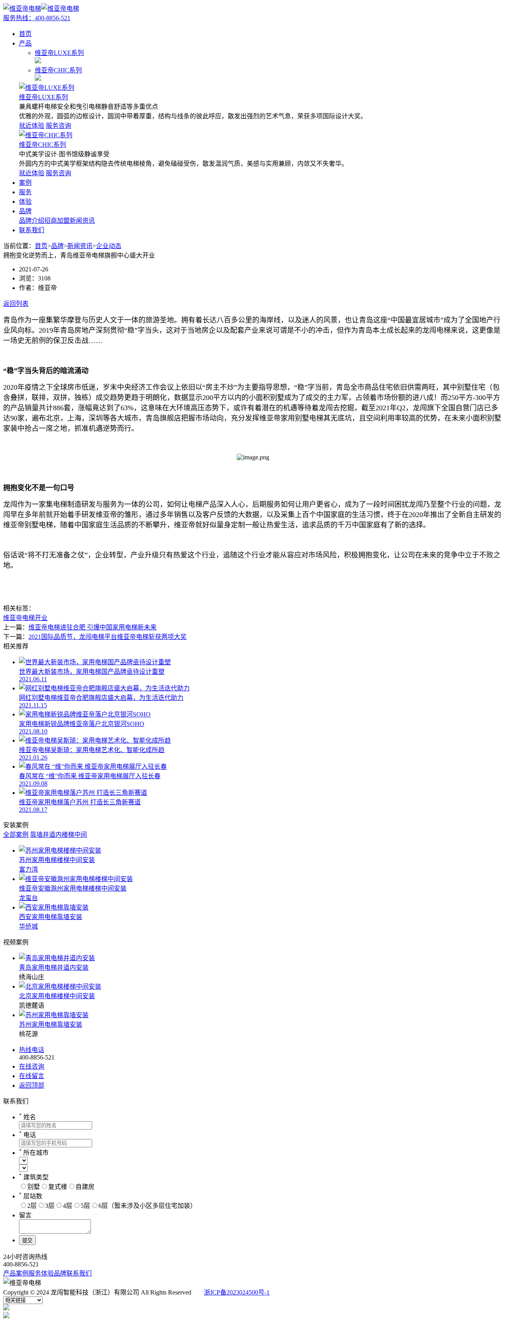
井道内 (52, 834)
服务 (25, 192)
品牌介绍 (31, 220)
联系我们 (31, 230)
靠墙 (36, 834)
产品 (25, 43)
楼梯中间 (74, 834)
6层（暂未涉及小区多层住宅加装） (147, 1205)
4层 (67, 1205)
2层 (32, 1205)
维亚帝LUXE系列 (43, 97)
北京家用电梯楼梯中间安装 (57, 996)
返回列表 (15, 303)
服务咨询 (58, 125)
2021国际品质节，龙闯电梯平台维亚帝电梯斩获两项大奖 (107, 636)
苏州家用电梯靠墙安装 (50, 1024)
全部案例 (15, 834)
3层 (50, 1205)
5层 (85, 1205)
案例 (25, 182)
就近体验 (31, 125)
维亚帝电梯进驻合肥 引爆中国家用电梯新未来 (92, 627)
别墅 (33, 1186)
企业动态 (108, 246)
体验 (25, 201)
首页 (25, 33)
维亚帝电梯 (19, 617)
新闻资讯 (82, 220)
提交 (27, 1240)
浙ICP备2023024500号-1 (237, 1292)
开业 (41, 617)
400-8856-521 (36, 18)
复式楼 (57, 1186)
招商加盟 (57, 220)
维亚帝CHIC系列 (42, 144)
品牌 (25, 211)
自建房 (85, 1186)
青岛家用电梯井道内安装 (54, 967)
